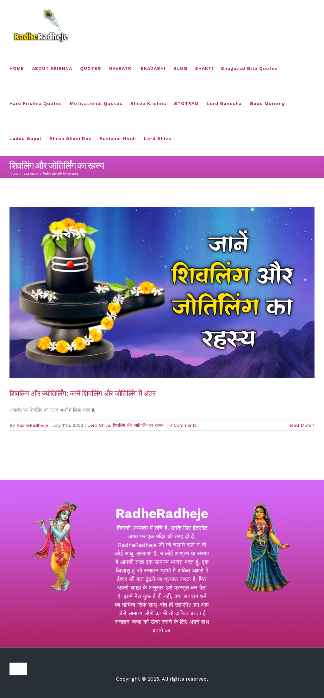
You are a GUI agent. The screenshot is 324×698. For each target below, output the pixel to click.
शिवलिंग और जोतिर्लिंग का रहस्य (139, 425)
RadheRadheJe (32, 425)
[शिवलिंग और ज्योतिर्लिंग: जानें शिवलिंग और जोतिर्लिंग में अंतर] (162, 292)
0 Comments (183, 425)
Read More (299, 425)
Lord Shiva (98, 425)
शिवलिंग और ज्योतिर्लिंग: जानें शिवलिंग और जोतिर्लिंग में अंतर (83, 393)
